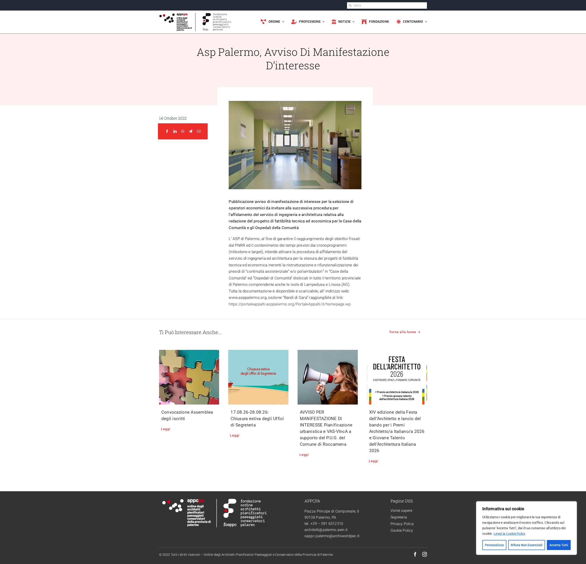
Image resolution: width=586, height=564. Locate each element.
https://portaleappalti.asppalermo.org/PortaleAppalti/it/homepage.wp (289, 304)
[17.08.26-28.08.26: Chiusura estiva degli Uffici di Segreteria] (258, 377)
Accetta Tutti (558, 545)
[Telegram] (191, 131)
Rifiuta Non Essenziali (527, 545)
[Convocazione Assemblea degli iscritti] (189, 377)
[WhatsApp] (183, 131)
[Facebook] (167, 131)
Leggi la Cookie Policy (510, 533)
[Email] (199, 131)
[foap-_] (216, 14)
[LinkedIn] (175, 131)
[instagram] (424, 554)
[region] (526, 528)
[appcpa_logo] (175, 14)
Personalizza (494, 545)
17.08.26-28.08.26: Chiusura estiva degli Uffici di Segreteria (257, 419)
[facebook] (415, 554)
